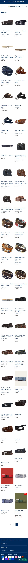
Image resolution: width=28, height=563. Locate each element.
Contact (4, 543)
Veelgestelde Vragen (9, 554)
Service (4, 547)
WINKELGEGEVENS (7, 550)
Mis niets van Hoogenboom (11, 540)
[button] (22, 560)
